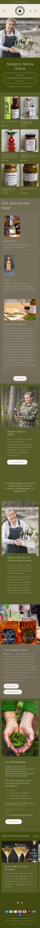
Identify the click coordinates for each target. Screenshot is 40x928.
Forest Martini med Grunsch (16, 868)
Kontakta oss (13, 822)
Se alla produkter (17, 462)
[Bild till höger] (24, 896)
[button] (4, 11)
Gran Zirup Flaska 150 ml (9, 122)
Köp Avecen (11, 686)
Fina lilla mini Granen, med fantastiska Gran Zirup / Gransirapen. (10, 156)
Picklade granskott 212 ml (28, 189)
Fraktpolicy (14, 924)
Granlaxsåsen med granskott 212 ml (8, 189)
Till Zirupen (20, 81)
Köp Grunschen (13, 692)
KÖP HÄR (20, 378)
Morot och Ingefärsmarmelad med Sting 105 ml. (29, 156)
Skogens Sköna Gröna (19, 918)
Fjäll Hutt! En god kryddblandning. (26, 122)
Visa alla (36, 836)
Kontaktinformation (25, 924)
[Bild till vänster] (16, 896)
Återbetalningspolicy (29, 920)
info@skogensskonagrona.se (21, 815)
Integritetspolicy (16, 920)
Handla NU (20, 75)
